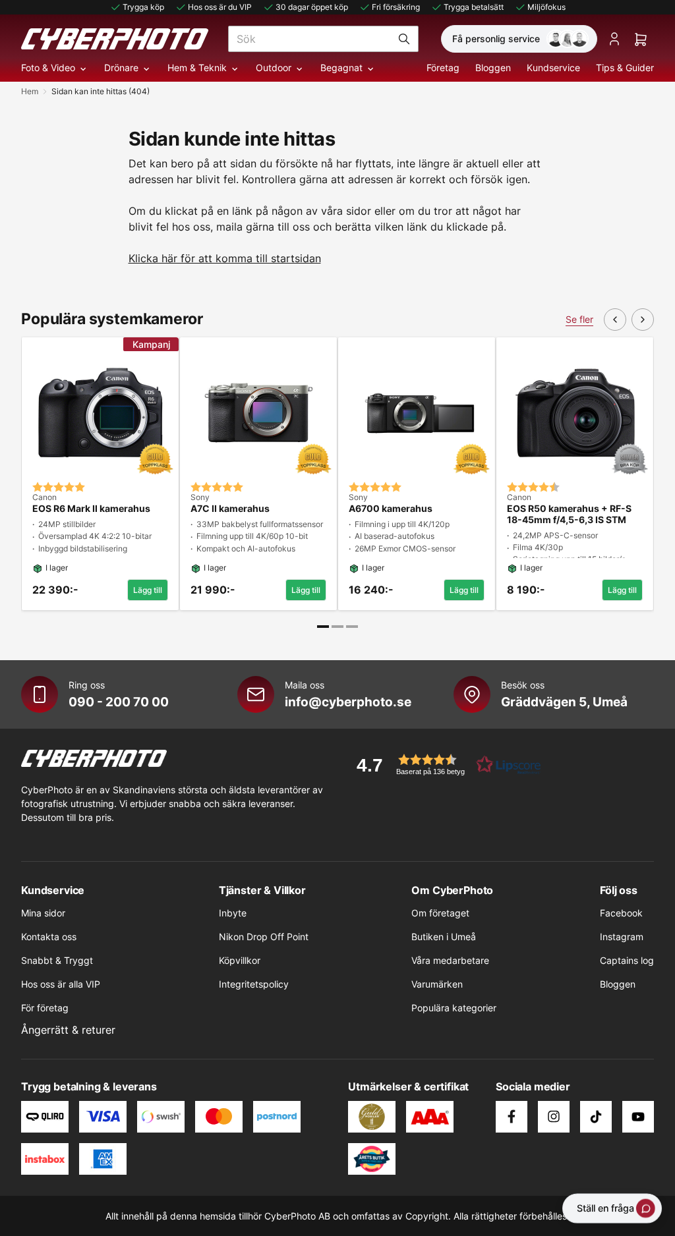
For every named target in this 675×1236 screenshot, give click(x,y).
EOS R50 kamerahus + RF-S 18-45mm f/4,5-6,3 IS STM (569, 514)
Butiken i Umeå (443, 936)
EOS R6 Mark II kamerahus (91, 508)
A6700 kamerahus (390, 508)
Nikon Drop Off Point (263, 936)
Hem (29, 91)
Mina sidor (43, 912)
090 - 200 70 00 (119, 702)
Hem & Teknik (197, 67)
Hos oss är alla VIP (60, 984)
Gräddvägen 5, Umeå (564, 702)
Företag (442, 67)
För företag (45, 1007)
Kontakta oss (48, 936)
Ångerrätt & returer (68, 1029)
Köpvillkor (239, 960)
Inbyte (233, 912)
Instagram (621, 936)
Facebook (621, 912)
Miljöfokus (546, 7)
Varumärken (437, 984)
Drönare (121, 67)
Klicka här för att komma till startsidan (225, 258)
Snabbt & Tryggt (57, 960)
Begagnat (341, 67)
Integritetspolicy (254, 984)
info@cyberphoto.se (348, 702)
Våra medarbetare (450, 960)
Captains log (627, 960)
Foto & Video (48, 67)
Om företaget (440, 912)
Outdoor (273, 67)
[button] (444, 764)
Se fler (579, 319)
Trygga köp (143, 7)
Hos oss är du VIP (220, 7)
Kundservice (553, 67)
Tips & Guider (625, 67)
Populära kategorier (453, 1007)
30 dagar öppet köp (312, 7)
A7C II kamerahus (230, 508)
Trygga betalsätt (474, 7)
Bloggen (493, 67)
